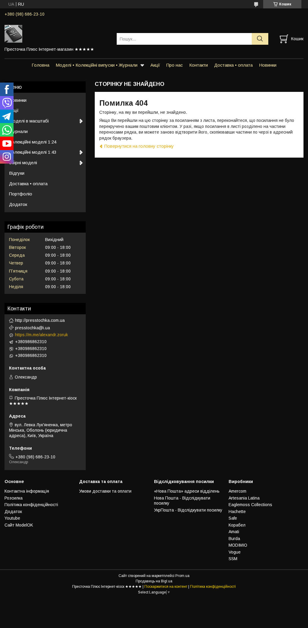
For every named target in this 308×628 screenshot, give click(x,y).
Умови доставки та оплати (105, 491)
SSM (233, 558)
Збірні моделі (23, 162)
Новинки (267, 65)
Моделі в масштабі (29, 120)
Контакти (198, 65)
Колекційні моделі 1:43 (32, 152)
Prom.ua (182, 576)
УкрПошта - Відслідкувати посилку (188, 510)
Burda (234, 538)
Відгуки (16, 173)
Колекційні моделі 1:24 (32, 141)
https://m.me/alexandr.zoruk (41, 334)
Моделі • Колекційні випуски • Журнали (96, 65)
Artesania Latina (244, 498)
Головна (40, 65)
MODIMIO (238, 545)
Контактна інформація (27, 491)
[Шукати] (260, 39)
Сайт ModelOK (19, 525)
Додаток (18, 204)
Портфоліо (20, 193)
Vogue (235, 552)
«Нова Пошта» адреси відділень (187, 491)
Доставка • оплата (233, 65)
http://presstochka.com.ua (40, 320)
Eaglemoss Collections (250, 504)
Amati (234, 531)
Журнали (18, 131)
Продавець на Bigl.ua (154, 581)
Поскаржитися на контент (165, 586)
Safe (233, 518)
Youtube (12, 518)
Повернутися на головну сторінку (139, 146)
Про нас (174, 65)
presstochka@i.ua (32, 327)
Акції (155, 65)
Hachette (237, 511)
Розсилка (14, 498)
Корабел (237, 525)
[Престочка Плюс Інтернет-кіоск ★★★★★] (57, 33)
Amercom (237, 491)
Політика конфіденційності (31, 504)
